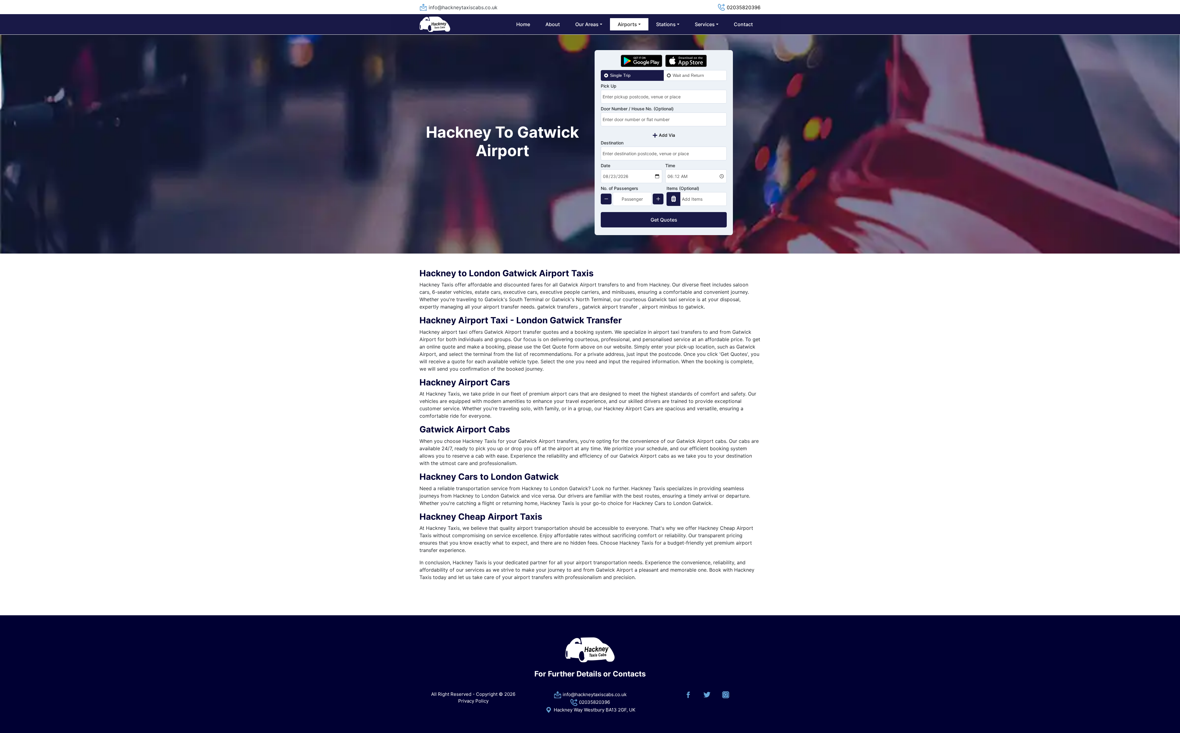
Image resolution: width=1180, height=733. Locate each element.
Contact (743, 24)
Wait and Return (688, 75)
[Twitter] (707, 694)
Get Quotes (664, 220)
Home (523, 24)
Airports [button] (627, 24)
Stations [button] (666, 24)
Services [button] (705, 24)
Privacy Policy (473, 701)
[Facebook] (688, 694)
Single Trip (620, 75)
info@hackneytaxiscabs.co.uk (463, 7)
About (552, 24)
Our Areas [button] (587, 24)
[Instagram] (725, 694)
